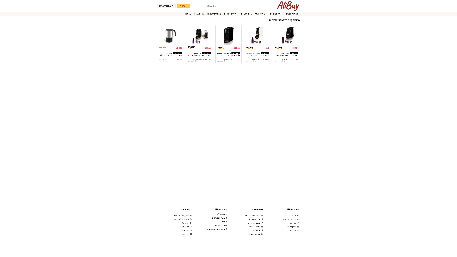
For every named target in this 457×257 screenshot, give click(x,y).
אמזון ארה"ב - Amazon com (202, 59)
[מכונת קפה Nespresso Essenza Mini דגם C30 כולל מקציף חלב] (199, 36)
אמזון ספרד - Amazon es (232, 59)
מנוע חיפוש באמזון (214, 14)
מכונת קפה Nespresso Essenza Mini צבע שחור (287, 55)
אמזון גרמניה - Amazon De (290, 59)
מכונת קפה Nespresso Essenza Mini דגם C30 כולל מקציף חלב (199, 55)
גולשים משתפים (230, 14)
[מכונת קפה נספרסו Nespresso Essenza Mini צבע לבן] (257, 36)
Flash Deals (199, 14)
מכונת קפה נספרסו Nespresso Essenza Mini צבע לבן (257, 55)
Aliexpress (178, 59)
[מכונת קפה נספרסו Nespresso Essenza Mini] (228, 36)
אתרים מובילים (275, 14)
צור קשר (188, 14)
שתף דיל (182, 6)
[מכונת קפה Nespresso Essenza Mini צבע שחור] (286, 36)
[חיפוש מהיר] (194, 6)
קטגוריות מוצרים (292, 14)
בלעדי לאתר (260, 14)
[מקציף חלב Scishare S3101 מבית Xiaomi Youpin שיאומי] (170, 36)
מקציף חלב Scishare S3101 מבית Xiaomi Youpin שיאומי (171, 55)
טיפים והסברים (246, 14)
